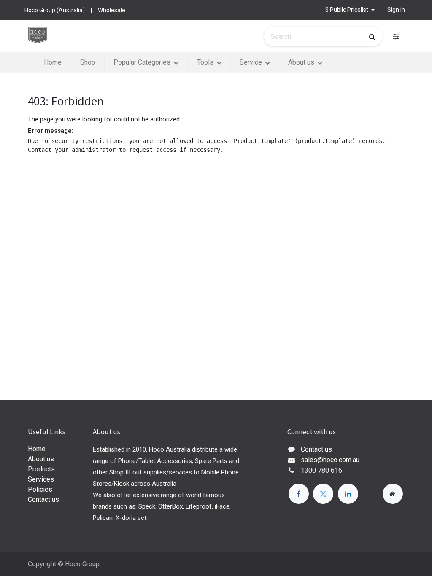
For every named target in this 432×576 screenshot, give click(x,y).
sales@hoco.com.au (330, 460)
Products (41, 469)
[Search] (372, 36)
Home (37, 449)
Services (41, 479)
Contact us (43, 499)
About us (41, 459)
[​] (396, 36)
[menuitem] (52, 62)
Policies (40, 489)
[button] (350, 10)
